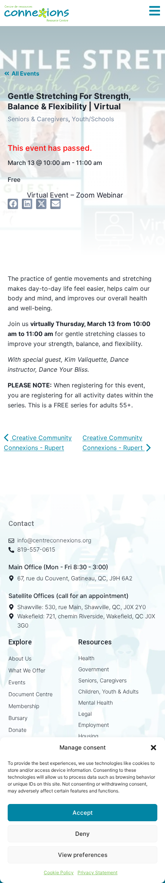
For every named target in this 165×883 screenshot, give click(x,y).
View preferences (82, 854)
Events (16, 682)
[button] (153, 747)
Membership (23, 706)
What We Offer (26, 670)
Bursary (18, 718)
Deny (82, 833)
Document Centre (30, 694)
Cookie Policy (59, 872)
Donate (17, 729)
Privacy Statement (97, 872)
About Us (19, 658)
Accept (83, 812)
